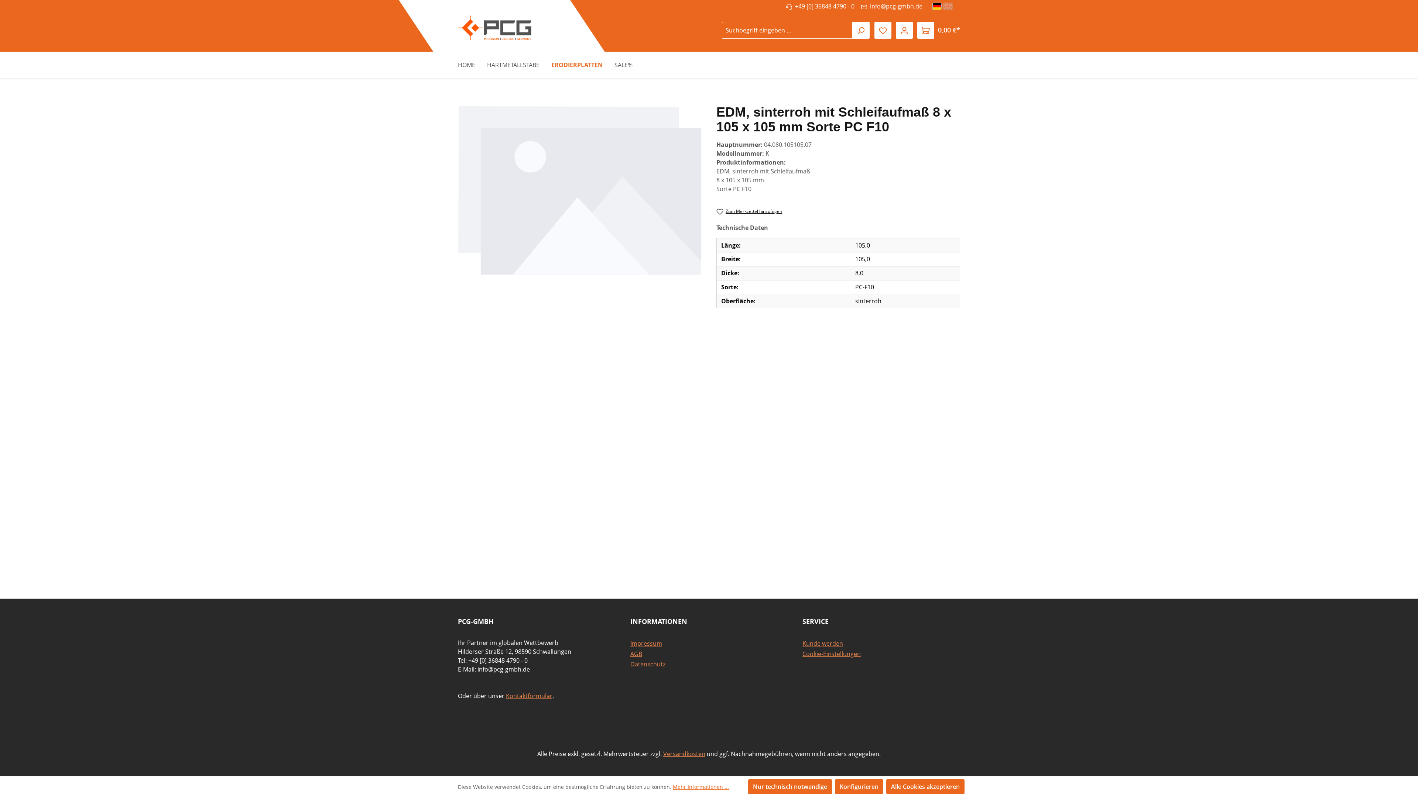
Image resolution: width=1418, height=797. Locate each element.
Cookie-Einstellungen (831, 654)
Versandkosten (684, 754)
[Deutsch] (937, 6)
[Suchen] (861, 30)
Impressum (646, 643)
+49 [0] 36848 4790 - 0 (823, 6)
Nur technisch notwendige (790, 787)
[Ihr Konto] (904, 30)
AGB (636, 654)
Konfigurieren (859, 787)
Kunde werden (822, 643)
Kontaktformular (529, 696)
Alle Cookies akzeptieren (925, 787)
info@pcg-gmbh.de (894, 6)
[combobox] (787, 30)
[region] (580, 190)
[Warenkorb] (925, 30)
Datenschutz (647, 664)
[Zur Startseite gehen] (491, 28)
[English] (948, 6)
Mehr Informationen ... (701, 786)
